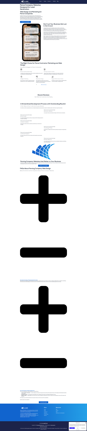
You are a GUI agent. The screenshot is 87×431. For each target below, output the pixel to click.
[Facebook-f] (40, 423)
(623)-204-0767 (53, 425)
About (40, 1)
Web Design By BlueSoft (43, 426)
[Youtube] (44, 423)
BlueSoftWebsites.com (40, 425)
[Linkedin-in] (43, 423)
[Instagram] (41, 423)
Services (49, 1)
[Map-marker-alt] (45, 423)
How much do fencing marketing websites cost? (27, 390)
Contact (45, 1)
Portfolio (54, 1)
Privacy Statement (77, 429)
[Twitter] (47, 423)
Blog (57, 1)
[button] (43, 226)
